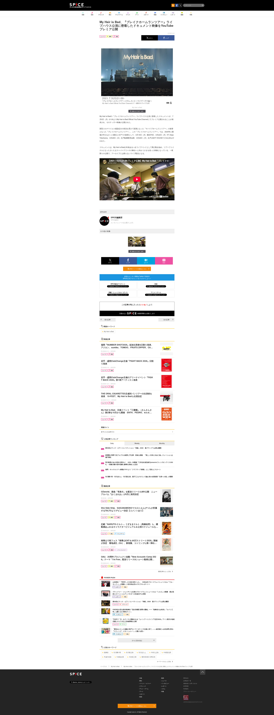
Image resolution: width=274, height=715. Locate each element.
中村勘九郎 (167, 652)
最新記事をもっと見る (164, 571)
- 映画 (140, 697)
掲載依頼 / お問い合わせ (190, 683)
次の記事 (166, 320)
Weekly (137, 443)
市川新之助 (129, 652)
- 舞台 (140, 681)
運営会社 (185, 678)
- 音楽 (140, 678)
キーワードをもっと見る (164, 661)
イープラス (103, 666)
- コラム (163, 689)
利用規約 (185, 689)
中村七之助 (155, 652)
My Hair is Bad (109, 331)
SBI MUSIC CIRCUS (148, 657)
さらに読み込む (137, 640)
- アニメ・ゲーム (143, 689)
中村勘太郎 (120, 657)
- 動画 (162, 678)
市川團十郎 (117, 652)
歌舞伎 (106, 652)
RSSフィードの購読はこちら (137, 269)
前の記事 (108, 320)
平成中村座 (107, 657)
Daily (112, 443)
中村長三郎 (132, 657)
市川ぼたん (142, 652)
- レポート (164, 686)
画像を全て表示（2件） (138, 111)
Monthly (162, 443)
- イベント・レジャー (145, 683)
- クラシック (142, 686)
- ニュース (164, 681)
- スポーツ (142, 694)
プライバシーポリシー (189, 691)
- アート (141, 691)
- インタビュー (165, 683)
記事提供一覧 (187, 681)
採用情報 (185, 686)
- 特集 (162, 691)
